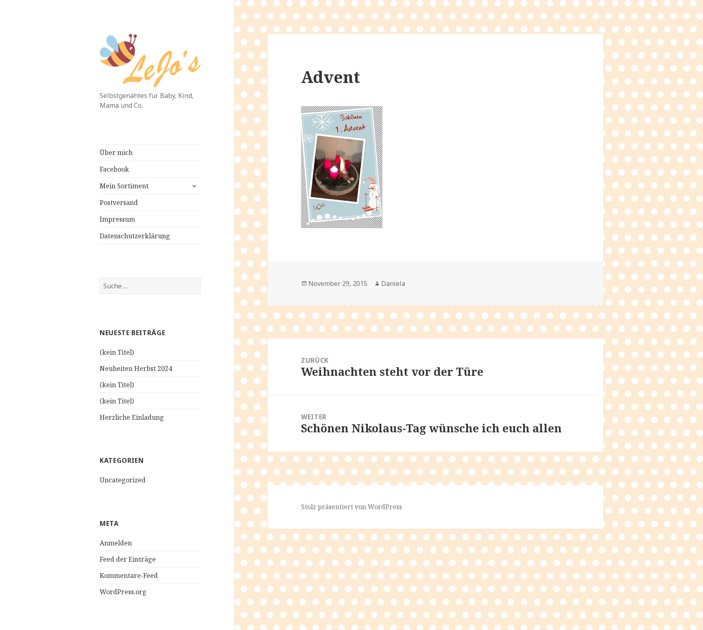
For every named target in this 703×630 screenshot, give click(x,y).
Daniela (393, 283)
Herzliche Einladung (132, 417)
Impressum (117, 219)
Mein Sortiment (124, 185)
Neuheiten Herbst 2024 (136, 368)
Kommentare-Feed (129, 575)
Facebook (114, 169)
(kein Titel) (117, 352)
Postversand (119, 202)
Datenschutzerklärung (135, 235)
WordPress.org (123, 591)
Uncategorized (123, 479)
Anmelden (116, 542)
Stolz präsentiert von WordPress (351, 506)
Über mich (116, 152)
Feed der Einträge (128, 559)
